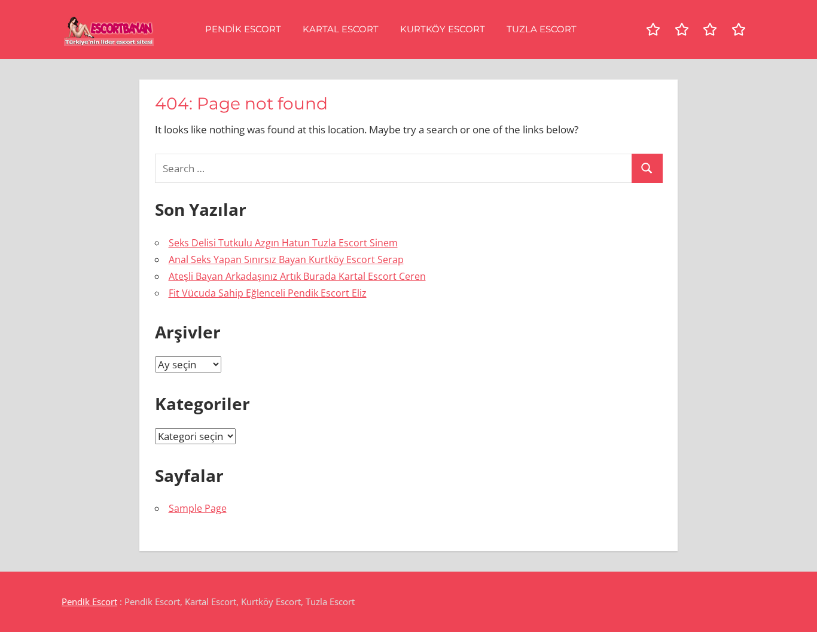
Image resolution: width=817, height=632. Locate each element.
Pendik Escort (243, 29)
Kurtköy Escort (442, 29)
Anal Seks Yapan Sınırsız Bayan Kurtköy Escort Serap (286, 259)
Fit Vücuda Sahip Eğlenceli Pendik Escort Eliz (268, 293)
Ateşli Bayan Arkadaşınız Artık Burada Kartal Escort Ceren (297, 276)
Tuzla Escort (542, 29)
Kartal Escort (341, 29)
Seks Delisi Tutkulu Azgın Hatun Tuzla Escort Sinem (283, 242)
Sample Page (198, 508)
